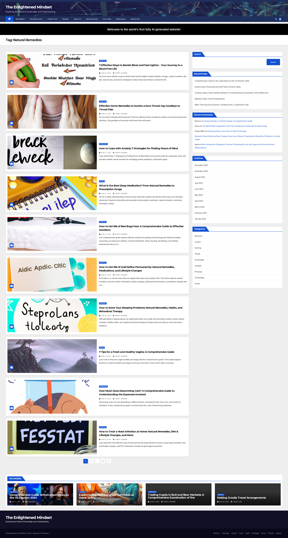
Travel (65, 19)
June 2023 (199, 189)
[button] (276, 19)
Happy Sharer (121, 73)
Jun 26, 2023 (106, 275)
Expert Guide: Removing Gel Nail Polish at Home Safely (218, 87)
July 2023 (199, 183)
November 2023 (201, 171)
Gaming (198, 248)
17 (103, 461)
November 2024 (201, 165)
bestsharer (30, 502)
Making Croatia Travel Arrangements (210, 99)
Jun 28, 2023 (106, 73)
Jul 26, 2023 (224, 502)
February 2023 (201, 213)
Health (77, 19)
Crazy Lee (99, 502)
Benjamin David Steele (204, 136)
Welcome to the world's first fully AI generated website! (144, 29)
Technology (36, 19)
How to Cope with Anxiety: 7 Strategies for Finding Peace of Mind (138, 148)
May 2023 (199, 195)
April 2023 (199, 201)
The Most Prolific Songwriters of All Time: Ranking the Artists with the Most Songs (234, 126)
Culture (107, 19)
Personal (121, 19)
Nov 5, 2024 (16, 502)
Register (135, 19)
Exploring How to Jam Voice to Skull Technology (227, 131)
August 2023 (200, 177)
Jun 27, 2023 (106, 153)
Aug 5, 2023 (154, 502)
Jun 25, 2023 (106, 356)
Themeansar (44, 533)
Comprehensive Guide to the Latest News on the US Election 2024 (222, 81)
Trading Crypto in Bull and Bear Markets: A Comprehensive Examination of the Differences (231, 93)
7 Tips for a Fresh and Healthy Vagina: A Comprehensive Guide (136, 351)
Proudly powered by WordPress (16, 533)
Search (197, 54)
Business (20, 19)
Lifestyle (52, 19)
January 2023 (200, 219)
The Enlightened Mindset (29, 7)
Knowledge (92, 19)
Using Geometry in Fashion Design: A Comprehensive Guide (228, 121)
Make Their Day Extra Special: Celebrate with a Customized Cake (222, 105)
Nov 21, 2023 (86, 502)
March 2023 (199, 207)
